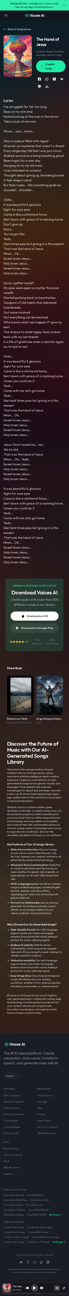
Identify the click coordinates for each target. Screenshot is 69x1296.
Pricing (41, 1114)
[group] (34, 1293)
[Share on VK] (61, 79)
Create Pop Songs (14, 1227)
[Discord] (21, 1262)
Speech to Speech (14, 1101)
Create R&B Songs (38, 1232)
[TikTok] (41, 1262)
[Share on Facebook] (39, 79)
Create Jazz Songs (14, 1242)
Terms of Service (13, 1154)
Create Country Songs (16, 1237)
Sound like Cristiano (15, 1209)
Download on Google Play (37, 628)
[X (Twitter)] (28, 1262)
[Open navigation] (6, 15)
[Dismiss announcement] (64, 5)
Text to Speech (12, 1095)
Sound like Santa (39, 1200)
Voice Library (44, 1095)
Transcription (11, 1120)
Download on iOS (37, 616)
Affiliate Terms (11, 1167)
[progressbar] (34, 1293)
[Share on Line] (39, 86)
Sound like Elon (34, 1195)
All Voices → (55, 1214)
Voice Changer (12, 1126)
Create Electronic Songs (45, 1237)
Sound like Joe (34, 1204)
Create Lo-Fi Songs (39, 1242)
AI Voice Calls (11, 1133)
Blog (39, 1108)
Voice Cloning (11, 1108)
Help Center (44, 1120)
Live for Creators (47, 1126)
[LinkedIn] (48, 1262)
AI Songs (42, 1101)
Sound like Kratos (13, 1204)
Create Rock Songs (14, 1232)
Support (8, 1173)
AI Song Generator (14, 1114)
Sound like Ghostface (16, 1200)
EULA (6, 1161)
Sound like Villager (14, 1214)
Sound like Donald (14, 1195)
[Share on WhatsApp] (47, 79)
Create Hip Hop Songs (39, 1227)
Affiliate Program (46, 1133)
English (10, 1075)
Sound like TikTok (36, 1214)
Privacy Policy (11, 1148)
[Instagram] (34, 1262)
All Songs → (59, 1242)
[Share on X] (54, 79)
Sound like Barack (38, 1209)
